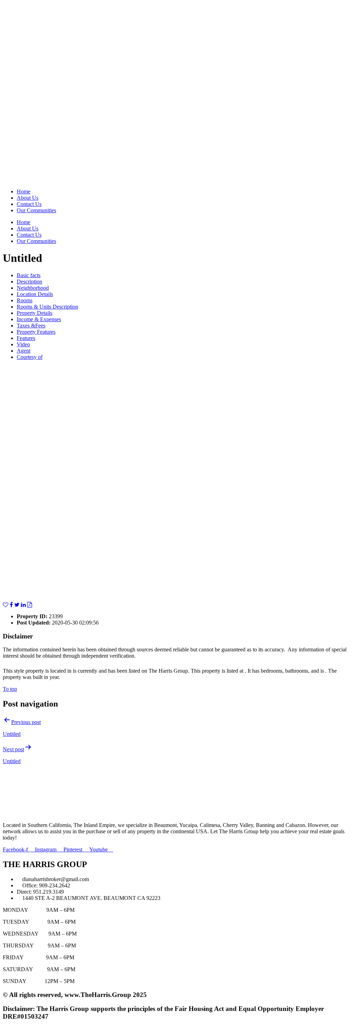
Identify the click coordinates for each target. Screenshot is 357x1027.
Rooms (24, 300)
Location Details (35, 294)
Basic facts (28, 275)
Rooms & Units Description (47, 307)
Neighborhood (33, 288)
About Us (27, 198)
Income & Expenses (39, 319)
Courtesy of (30, 357)
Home (23, 191)
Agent (23, 351)
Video (23, 344)
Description (29, 282)
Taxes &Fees (31, 325)
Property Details (34, 313)
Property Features (36, 332)
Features (26, 338)
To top (10, 689)
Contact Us (29, 204)
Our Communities (36, 210)
